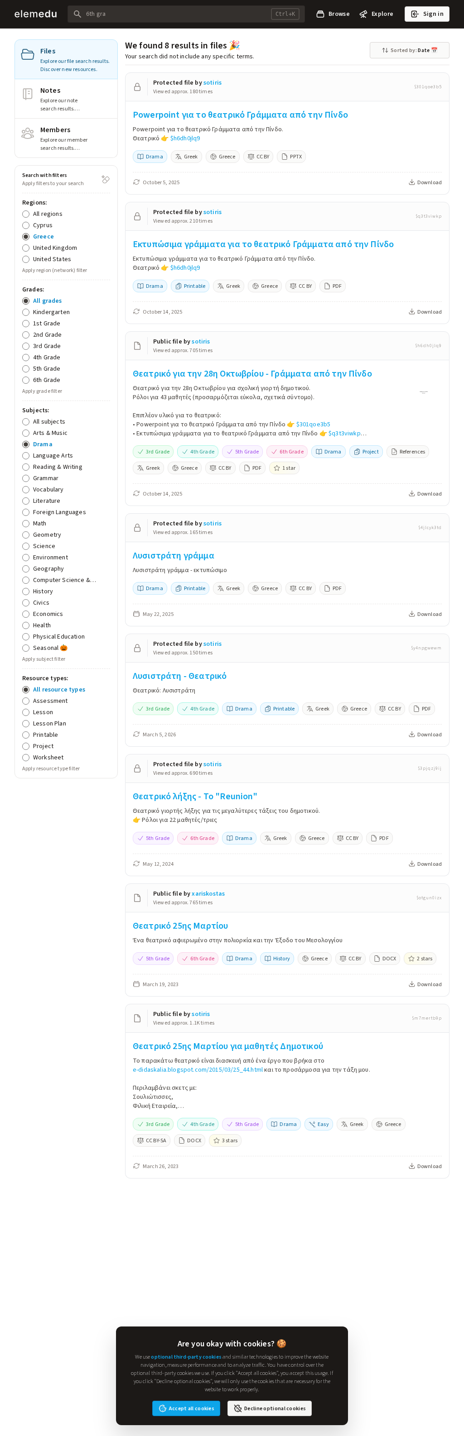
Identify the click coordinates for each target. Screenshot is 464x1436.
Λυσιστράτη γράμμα (173, 555)
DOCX (389, 958)
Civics (41, 602)
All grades (47, 300)
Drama (43, 444)
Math (40, 523)
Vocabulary (48, 489)
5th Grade (46, 368)
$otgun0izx (429, 898)
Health (42, 625)
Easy (323, 1124)
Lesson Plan (49, 723)
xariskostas (208, 893)
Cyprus (43, 225)
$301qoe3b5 (428, 87)
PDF (337, 286)
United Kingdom (55, 247)
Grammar (45, 478)
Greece (43, 236)
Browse (339, 14)
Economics (48, 614)
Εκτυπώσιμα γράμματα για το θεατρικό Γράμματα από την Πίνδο (263, 244)
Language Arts (53, 455)
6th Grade (46, 380)
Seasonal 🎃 (50, 648)
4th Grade (46, 357)
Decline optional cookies (275, 1408)
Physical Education (59, 636)
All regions (48, 214)
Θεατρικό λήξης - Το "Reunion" (195, 796)
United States (52, 259)
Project (43, 746)
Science (44, 546)
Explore (382, 14)
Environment (50, 557)
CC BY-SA (156, 1140)
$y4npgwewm (426, 648)
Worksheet (48, 757)
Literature (47, 500)
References (412, 451)
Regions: (34, 202)
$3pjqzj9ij (430, 768)
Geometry (47, 534)
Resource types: (45, 678)
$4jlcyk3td (430, 527)
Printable (45, 734)
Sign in (433, 14)
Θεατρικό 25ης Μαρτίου (180, 926)
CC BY (263, 156)
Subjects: (35, 410)
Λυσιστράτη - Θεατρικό (180, 676)
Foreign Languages (59, 512)
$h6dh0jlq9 (185, 138)
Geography (48, 568)
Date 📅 (414, 50)
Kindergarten (51, 312)
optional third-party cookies (186, 1356)
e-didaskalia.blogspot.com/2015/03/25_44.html (198, 1069)
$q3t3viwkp (429, 216)
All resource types (59, 689)
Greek (191, 156)
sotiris (212, 82)
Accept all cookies (191, 1408)
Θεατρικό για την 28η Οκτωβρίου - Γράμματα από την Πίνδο (252, 373)
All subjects (49, 421)
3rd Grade (47, 346)
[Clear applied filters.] (105, 179)
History (43, 591)
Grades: (33, 289)
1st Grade (46, 323)
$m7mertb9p (427, 1018)
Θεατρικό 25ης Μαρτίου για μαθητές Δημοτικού (228, 1046)
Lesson (43, 712)
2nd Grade (47, 334)
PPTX (296, 156)
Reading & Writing (57, 467)
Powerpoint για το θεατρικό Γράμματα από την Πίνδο (240, 115)
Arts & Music (50, 433)
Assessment (50, 701)
